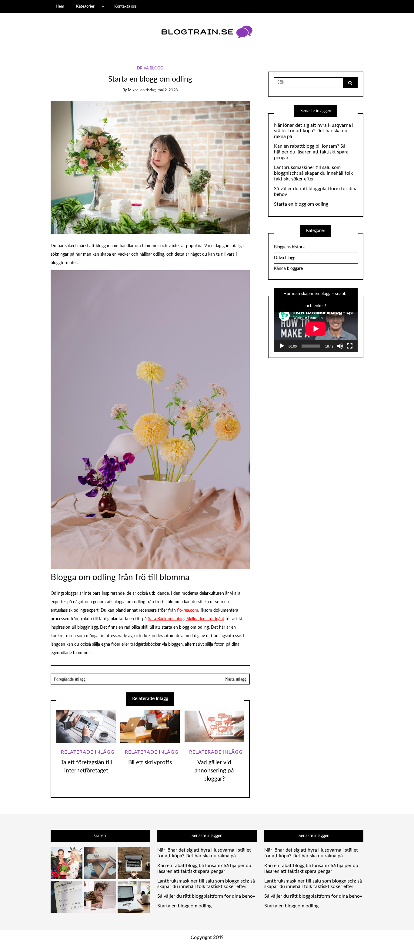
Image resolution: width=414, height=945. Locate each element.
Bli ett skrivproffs (150, 762)
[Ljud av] (340, 346)
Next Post (199, 679)
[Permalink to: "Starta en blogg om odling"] (150, 167)
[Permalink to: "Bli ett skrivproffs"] (150, 726)
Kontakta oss (125, 6)
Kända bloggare (288, 269)
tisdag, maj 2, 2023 (161, 90)
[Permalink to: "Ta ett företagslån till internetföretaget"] (86, 726)
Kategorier (85, 6)
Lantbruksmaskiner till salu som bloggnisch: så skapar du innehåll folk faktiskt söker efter (313, 173)
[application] (316, 328)
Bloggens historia (289, 247)
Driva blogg (150, 68)
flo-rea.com (187, 610)
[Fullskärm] (350, 346)
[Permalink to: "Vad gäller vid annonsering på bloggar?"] (214, 726)
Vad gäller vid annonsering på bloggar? (214, 771)
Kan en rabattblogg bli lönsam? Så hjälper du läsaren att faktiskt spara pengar (311, 152)
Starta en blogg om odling (301, 204)
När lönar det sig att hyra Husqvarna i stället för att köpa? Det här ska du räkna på (313, 131)
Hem (60, 6)
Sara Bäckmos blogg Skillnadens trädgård (186, 619)
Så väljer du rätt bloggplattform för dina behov (316, 191)
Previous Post (100, 679)
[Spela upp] (282, 346)
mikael (133, 90)
